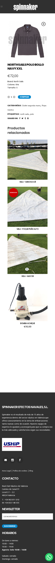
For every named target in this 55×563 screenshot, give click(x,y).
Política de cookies (20, 471)
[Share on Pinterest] (28, 118)
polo (32, 114)
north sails (24, 114)
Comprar (24, 97)
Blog (31, 471)
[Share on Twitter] (22, 118)
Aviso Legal (6, 471)
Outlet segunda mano (31, 105)
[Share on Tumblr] (25, 118)
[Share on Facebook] (19, 118)
